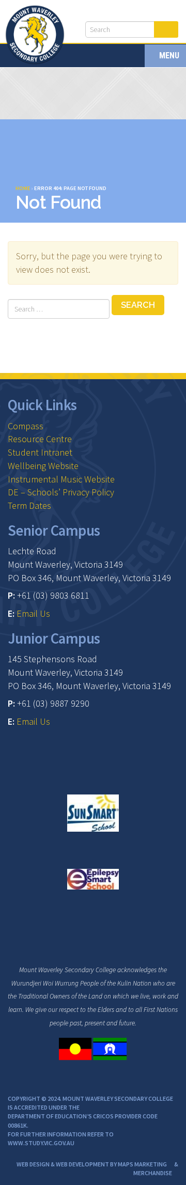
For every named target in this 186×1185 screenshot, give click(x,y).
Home (23, 188)
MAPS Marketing (142, 1164)
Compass (25, 426)
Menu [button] (168, 55)
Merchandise (152, 1173)
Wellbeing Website (43, 466)
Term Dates (29, 505)
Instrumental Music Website (61, 479)
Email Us (33, 613)
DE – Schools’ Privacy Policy (61, 492)
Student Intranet (40, 452)
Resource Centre (40, 439)
